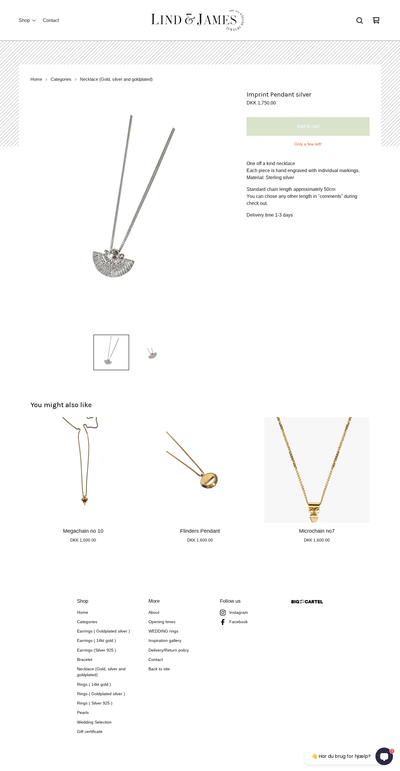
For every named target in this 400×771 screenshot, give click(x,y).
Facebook (238, 622)
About (153, 612)
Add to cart (308, 126)
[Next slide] (224, 210)
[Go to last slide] (38, 210)
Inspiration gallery (164, 640)
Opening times (161, 622)
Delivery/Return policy (168, 650)
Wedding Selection (94, 722)
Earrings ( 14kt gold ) (96, 640)
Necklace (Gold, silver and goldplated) (116, 79)
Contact (51, 20)
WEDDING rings (163, 631)
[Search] (359, 20)
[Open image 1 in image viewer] (131, 210)
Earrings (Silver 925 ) (96, 650)
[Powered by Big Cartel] (307, 601)
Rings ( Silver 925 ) (94, 703)
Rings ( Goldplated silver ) (101, 694)
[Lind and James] (200, 20)
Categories (61, 79)
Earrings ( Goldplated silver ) (103, 631)
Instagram (238, 612)
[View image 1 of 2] (111, 352)
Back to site (159, 669)
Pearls (83, 712)
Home (36, 79)
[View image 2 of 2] (152, 352)
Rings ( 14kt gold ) (94, 684)
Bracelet (84, 659)
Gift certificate (89, 731)
